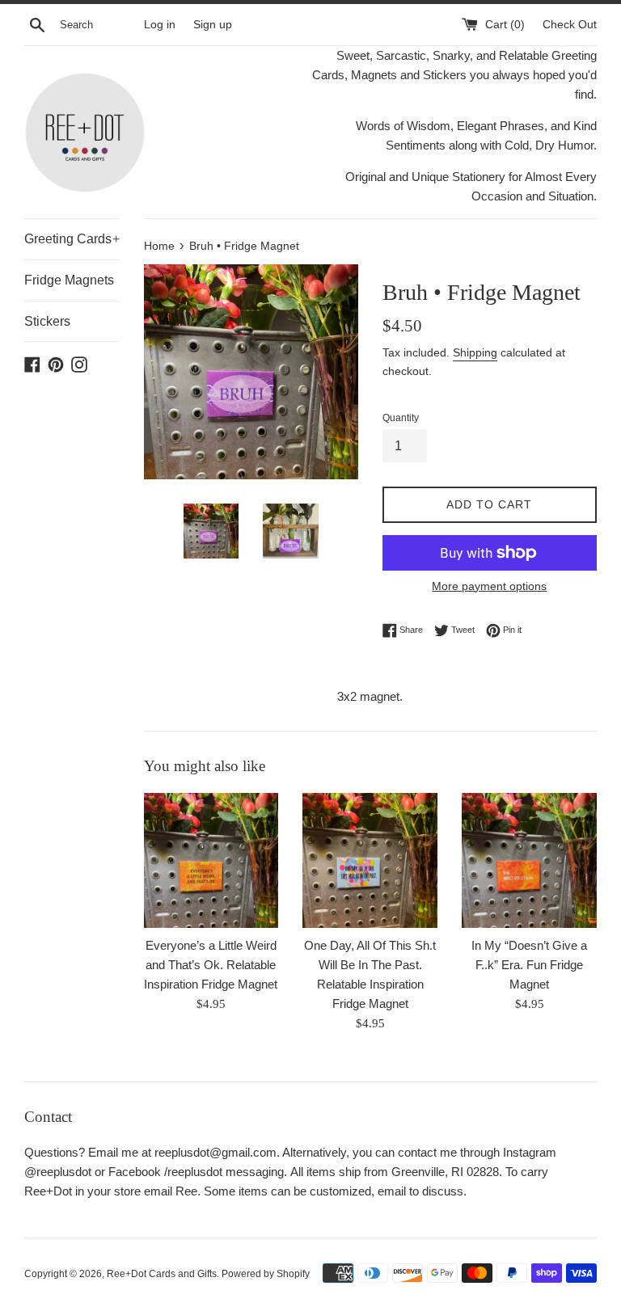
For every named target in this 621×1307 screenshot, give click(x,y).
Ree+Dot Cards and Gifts (162, 1274)
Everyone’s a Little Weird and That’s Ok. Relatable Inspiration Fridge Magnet (210, 964)
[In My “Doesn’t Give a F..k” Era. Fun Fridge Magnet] (529, 860)
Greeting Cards (72, 239)
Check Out (570, 25)
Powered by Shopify (266, 1274)
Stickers (47, 321)
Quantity (400, 418)
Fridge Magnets (69, 280)
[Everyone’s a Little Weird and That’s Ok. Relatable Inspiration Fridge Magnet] (211, 860)
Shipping (475, 352)
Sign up (212, 25)
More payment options (489, 586)
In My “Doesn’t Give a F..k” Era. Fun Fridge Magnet (529, 964)
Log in (159, 25)
